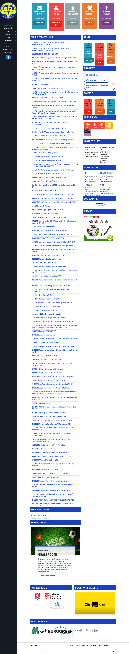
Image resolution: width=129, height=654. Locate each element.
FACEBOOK (99, 206)
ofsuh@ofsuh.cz (108, 181)
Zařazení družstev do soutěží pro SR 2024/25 (51, 388)
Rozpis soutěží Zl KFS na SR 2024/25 (48, 373)
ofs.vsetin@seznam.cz (109, 193)
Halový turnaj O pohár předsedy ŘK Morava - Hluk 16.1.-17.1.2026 (52, 124)
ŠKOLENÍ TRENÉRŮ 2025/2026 (45, 214)
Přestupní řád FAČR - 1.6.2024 (45, 460)
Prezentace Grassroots (48, 575)
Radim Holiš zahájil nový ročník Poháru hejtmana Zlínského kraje (52, 364)
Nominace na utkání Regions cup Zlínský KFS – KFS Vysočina (53, 465)
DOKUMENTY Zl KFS (92, 75)
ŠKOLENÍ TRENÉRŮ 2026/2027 (45, 54)
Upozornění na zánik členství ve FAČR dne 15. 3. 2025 (53, 242)
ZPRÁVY (89, 23)
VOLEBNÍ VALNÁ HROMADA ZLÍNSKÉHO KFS (49, 267)
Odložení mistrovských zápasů (46, 343)
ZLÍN (86, 173)
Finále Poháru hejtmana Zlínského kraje (49, 217)
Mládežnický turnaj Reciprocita (46, 314)
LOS (111, 61)
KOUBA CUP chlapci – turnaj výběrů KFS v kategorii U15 (53, 198)
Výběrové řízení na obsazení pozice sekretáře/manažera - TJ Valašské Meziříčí (55, 93)
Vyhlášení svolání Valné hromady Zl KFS (49, 128)
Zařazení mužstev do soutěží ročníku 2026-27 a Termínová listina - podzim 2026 (51, 44)
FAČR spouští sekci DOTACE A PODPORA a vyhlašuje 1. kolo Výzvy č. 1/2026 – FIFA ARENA (55, 118)
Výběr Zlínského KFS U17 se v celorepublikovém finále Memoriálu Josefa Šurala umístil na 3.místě (54, 393)
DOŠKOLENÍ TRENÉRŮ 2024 (44, 356)
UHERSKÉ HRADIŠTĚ (107, 173)
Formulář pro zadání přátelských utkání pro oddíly (52, 246)
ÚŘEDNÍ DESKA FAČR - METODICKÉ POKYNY (97, 87)
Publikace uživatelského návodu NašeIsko (50, 231)
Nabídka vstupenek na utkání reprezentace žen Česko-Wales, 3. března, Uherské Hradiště (54, 112)
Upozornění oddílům (42, 403)
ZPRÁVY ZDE (39, 23)
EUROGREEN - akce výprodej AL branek (48, 136)
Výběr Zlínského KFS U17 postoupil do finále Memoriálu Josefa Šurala (54, 398)
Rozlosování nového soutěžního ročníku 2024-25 (52, 377)
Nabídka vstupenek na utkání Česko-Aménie (51, 481)
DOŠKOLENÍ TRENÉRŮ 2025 (44, 181)
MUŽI (110, 111)
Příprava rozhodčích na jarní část (46, 259)
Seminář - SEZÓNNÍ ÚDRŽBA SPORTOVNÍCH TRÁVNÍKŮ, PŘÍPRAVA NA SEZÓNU (52, 495)
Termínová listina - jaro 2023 (39, 515)
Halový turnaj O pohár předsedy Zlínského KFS (51, 490)
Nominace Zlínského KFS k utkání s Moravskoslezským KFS (54, 186)
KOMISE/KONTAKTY (103, 646)
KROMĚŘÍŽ (88, 185)
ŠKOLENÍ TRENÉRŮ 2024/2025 (45, 470)
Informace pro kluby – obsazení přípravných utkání (52, 140)
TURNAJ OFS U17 (41, 85)
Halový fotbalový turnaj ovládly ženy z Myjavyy (51, 143)
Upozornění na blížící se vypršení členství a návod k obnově (53, 486)
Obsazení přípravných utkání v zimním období (51, 286)
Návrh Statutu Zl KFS (42, 295)
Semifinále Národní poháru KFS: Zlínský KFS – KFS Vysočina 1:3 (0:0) (52, 429)
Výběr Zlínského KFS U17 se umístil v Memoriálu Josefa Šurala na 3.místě (54, 222)
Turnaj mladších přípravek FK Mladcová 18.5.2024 (52, 424)
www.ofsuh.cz (106, 178)
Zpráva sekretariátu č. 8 (43, 335)
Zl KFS (78, 651)
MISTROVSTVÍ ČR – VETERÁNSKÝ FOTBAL (48, 238)
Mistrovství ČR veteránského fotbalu (48, 88)
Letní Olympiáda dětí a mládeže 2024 (48, 380)
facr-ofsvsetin (106, 190)
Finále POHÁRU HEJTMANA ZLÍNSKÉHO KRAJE (49, 453)
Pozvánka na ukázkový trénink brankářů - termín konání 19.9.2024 (54, 351)
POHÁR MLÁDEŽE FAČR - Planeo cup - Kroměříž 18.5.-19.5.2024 (51, 434)
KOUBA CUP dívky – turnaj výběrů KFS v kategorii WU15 (53, 202)
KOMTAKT (89, 60)
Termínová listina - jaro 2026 (45, 153)
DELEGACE (73, 18)
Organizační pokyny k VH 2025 (45, 299)
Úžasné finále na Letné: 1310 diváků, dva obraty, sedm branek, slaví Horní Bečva (54, 68)
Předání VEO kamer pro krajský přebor (48, 255)
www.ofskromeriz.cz (93, 191)
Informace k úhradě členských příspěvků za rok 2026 (54, 102)
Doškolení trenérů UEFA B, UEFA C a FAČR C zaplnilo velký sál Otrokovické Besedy (55, 148)
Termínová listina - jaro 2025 (45, 310)
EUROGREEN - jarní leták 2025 (45, 263)
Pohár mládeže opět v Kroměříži (46, 276)
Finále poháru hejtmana (43, 227)
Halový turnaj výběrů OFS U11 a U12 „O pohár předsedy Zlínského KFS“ (53, 106)
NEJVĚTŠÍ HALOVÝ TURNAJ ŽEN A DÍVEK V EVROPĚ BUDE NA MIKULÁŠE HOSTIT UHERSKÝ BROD (55, 165)
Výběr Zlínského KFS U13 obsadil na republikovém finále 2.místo (54, 408)
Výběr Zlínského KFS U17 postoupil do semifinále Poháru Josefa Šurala (54, 80)
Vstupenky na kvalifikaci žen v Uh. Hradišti (50, 473)
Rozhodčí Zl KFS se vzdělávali (46, 307)
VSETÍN (102, 185)
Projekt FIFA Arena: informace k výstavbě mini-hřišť (53, 132)
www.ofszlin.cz (92, 178)
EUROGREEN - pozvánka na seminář (47, 98)
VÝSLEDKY (85, 646)
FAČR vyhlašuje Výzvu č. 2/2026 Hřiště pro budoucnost (54, 58)
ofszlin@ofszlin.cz (93, 181)
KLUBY (99, 62)
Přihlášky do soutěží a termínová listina (49, 413)
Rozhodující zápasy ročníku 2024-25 (47, 210)
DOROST (100, 111)
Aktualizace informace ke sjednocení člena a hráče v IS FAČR (54, 281)
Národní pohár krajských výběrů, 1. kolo (49, 178)
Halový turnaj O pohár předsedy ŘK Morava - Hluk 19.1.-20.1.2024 (52, 505)
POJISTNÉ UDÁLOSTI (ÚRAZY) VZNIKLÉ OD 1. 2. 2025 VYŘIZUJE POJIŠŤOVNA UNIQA (55, 271)
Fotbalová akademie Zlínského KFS (47, 157)
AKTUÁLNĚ (78, 646)
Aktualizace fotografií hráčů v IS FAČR (48, 318)
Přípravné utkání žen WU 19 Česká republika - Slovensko (55, 339)
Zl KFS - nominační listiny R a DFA (46, 360)
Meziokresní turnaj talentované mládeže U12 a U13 (52, 195)
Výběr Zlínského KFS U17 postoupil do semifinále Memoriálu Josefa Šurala (51, 440)
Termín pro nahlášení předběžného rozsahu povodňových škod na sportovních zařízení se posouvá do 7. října (55, 326)
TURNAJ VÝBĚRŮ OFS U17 (44, 191)
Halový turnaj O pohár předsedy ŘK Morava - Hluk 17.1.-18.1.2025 (52, 290)
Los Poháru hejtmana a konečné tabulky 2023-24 (52, 384)
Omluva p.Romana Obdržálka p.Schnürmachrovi (52, 420)
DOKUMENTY (93, 646)
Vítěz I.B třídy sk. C (41, 206)
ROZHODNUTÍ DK (56, 24)
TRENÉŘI (106, 23)
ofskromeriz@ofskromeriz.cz (96, 195)
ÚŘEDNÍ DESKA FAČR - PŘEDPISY (96, 80)
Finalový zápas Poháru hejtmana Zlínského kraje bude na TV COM (55, 74)
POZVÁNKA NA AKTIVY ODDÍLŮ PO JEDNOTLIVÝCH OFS (53, 500)
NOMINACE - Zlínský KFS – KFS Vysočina (48, 445)
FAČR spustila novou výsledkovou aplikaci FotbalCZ (53, 322)
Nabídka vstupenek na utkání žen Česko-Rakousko (53, 170)
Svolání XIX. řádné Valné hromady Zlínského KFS (52, 303)
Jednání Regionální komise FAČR (46, 160)
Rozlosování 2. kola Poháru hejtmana (48, 369)
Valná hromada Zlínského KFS (45, 477)
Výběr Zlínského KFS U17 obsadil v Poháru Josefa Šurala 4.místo (54, 63)
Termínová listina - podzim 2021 (40, 519)
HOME (71, 646)
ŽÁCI (88, 111)
